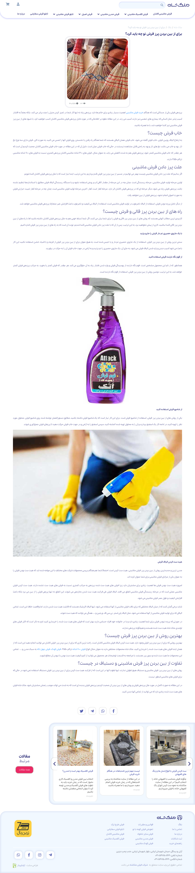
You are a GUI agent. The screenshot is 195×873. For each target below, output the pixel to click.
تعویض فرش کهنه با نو (143, 829)
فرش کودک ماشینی (144, 843)
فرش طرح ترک (117, 824)
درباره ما (21, 13)
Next (54, 764)
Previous (189, 764)
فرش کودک (56, 649)
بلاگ (170, 27)
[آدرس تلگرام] (50, 855)
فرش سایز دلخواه (145, 834)
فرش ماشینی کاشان (162, 13)
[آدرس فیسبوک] (29, 855)
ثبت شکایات (176, 838)
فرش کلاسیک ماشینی (137, 14)
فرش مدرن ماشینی (109, 14)
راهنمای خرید (175, 843)
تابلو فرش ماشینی (64, 14)
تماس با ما (177, 829)
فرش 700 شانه (79, 649)
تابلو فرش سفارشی (39, 13)
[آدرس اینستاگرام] (39, 855)
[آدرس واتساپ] (18, 855)
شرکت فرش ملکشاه (139, 864)
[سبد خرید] (7, 4)
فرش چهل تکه (43, 649)
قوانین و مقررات (145, 824)
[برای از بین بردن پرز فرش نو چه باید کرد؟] (113, 711)
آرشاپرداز (21, 865)
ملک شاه (178, 27)
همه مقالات (24, 769)
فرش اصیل (86, 14)
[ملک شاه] (179, 4)
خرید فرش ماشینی (134, 112)
